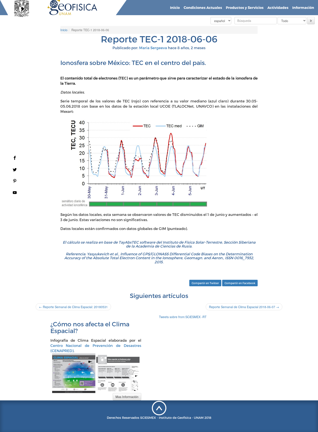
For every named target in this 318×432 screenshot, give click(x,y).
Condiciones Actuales (203, 7)
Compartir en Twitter (205, 283)
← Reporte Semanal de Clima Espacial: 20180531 (73, 307)
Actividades (277, 7)
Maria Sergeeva (153, 47)
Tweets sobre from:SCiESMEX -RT (183, 317)
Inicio (175, 7)
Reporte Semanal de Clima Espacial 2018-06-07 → (244, 307)
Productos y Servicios (244, 7)
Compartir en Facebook (240, 283)
